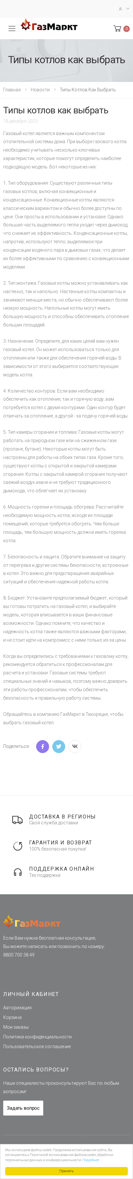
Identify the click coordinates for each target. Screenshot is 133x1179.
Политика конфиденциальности (37, 1036)
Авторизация (17, 1007)
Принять (66, 1171)
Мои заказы (16, 1027)
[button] (121, 28)
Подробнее (90, 1160)
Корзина (12, 1017)
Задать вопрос (23, 1108)
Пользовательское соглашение (37, 1046)
